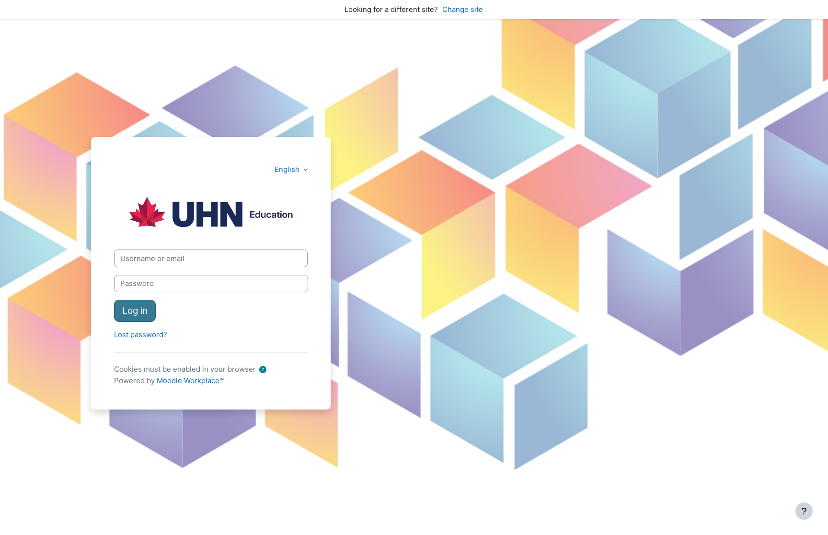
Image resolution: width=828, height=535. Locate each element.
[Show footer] (804, 511)
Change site (462, 9)
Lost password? (140, 334)
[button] (263, 370)
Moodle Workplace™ (190, 380)
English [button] (288, 169)
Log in (135, 310)
